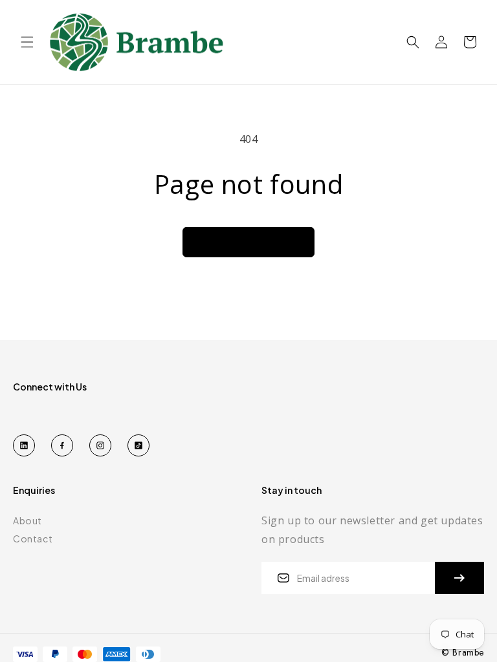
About (27, 520)
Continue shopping (248, 242)
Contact (32, 538)
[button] (27, 42)
